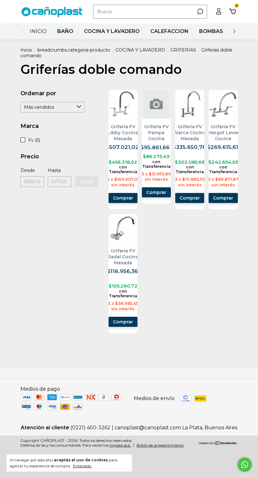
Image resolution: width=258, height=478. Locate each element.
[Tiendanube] (218, 444)
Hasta (54, 170)
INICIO (38, 31)
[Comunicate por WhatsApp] (245, 465)
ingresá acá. (120, 445)
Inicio (26, 50)
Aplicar (86, 181)
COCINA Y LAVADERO (112, 31)
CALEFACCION (169, 31)
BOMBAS (211, 31)
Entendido (82, 466)
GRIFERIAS (183, 50)
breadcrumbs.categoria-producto (73, 50)
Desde (27, 170)
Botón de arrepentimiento (160, 445)
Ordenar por (38, 93)
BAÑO (65, 31)
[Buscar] (199, 11)
